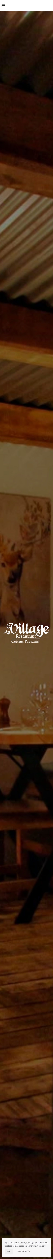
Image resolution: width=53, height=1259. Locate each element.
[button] (3, 5)
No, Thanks (24, 1251)
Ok (8, 1251)
